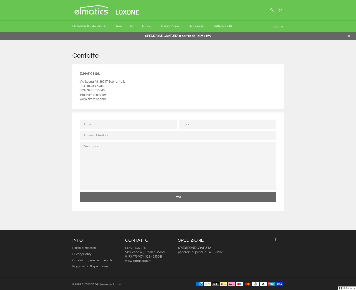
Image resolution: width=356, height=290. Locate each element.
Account (278, 26)
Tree (119, 26)
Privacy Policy (81, 254)
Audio (146, 26)
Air (132, 26)
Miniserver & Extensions (89, 26)
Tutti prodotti (222, 26)
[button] (347, 288)
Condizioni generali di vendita (92, 260)
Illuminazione (170, 26)
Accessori (196, 26)
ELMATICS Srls (90, 284)
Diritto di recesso (84, 248)
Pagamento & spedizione (90, 266)
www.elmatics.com (138, 261)
